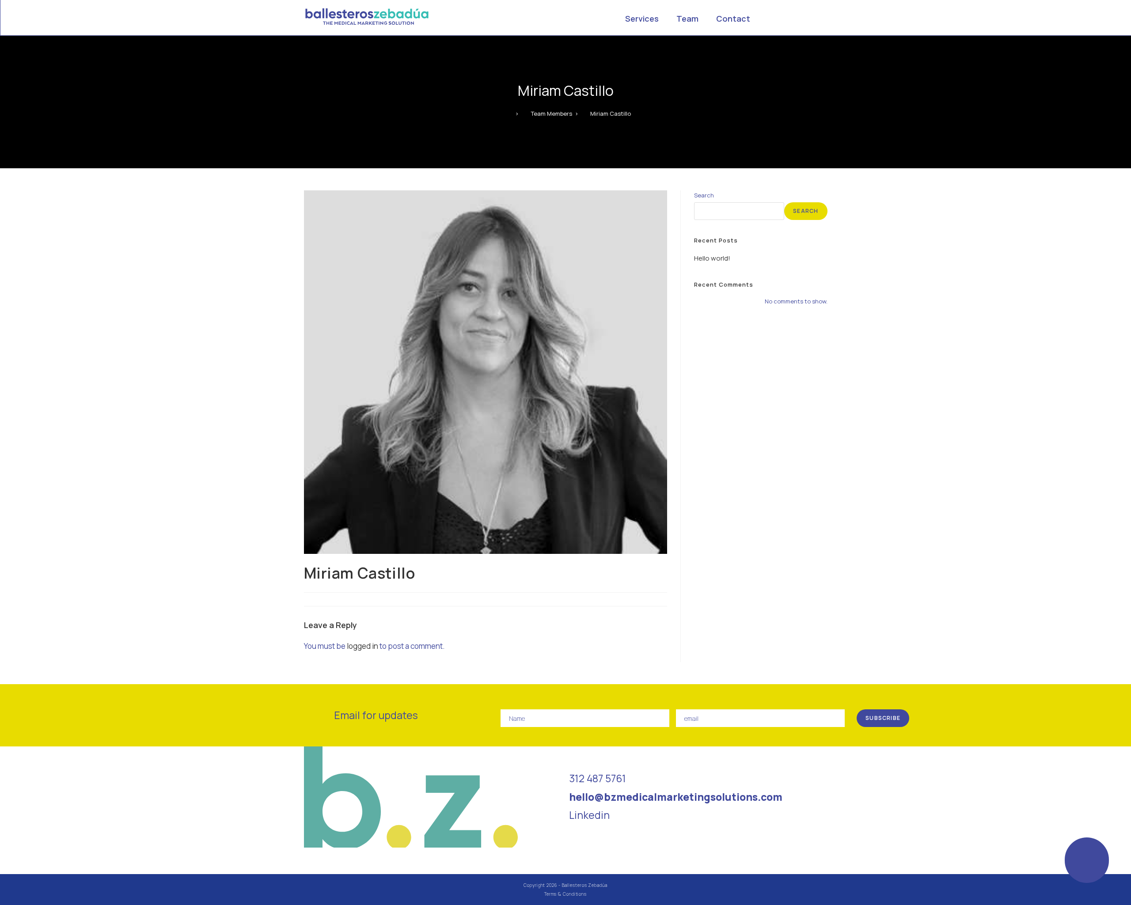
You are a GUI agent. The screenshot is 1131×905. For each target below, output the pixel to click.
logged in (362, 646)
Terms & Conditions (565, 894)
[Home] (510, 113)
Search (704, 195)
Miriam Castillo (610, 113)
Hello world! (712, 258)
